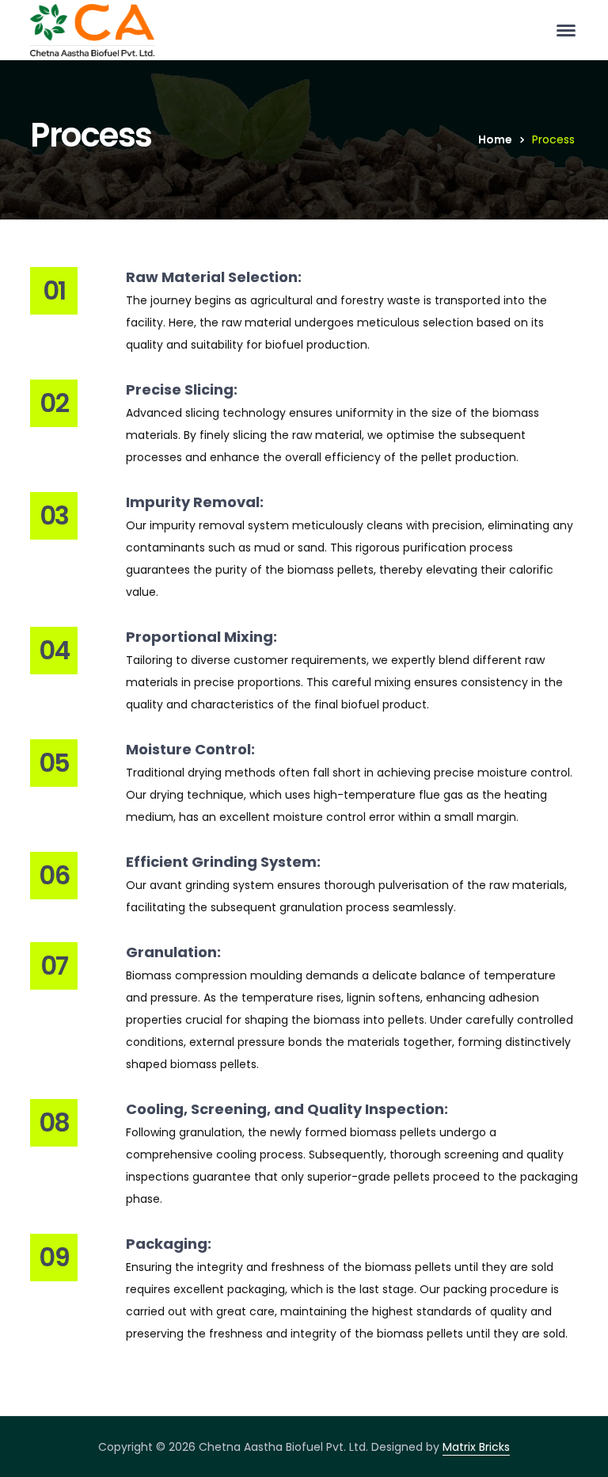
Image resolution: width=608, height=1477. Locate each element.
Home (495, 139)
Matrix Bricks (476, 1447)
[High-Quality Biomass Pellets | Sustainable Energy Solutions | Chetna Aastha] (92, 29)
